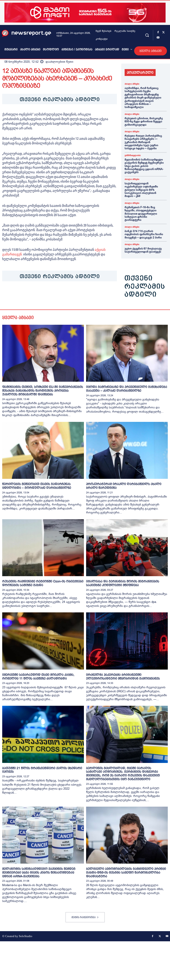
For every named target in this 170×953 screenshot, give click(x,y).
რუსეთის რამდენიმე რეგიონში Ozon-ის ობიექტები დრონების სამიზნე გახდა (42, 583)
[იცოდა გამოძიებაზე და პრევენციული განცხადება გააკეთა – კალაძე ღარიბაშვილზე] (127, 353)
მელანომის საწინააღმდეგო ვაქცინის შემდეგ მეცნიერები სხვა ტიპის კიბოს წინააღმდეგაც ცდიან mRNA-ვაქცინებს (144, 166)
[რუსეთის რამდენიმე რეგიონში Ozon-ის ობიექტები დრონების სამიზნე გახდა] (43, 547)
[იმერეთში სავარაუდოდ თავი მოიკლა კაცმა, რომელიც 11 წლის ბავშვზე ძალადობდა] (43, 640)
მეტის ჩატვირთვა (83, 917)
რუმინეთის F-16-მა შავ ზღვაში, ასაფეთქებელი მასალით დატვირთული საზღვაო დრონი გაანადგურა (141, 214)
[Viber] (57, 295)
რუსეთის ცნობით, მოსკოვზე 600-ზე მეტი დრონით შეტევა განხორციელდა (144, 121)
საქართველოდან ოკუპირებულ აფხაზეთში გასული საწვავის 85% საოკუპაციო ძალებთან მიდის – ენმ (141, 190)
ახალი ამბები (132, 84)
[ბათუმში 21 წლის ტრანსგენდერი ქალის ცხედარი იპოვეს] (43, 734)
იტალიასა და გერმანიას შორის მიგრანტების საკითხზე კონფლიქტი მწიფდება (122, 583)
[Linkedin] (37, 295)
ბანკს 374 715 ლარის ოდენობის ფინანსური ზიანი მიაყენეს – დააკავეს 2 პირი (144, 234)
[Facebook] (158, 32)
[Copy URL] (67, 295)
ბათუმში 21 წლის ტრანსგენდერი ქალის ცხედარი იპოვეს (42, 770)
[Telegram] (47, 295)
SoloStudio (25, 936)
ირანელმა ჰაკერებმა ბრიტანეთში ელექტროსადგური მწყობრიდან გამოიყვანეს (123, 676)
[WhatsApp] (27, 295)
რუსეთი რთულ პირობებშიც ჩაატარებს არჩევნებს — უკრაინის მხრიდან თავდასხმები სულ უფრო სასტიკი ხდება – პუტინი (143, 142)
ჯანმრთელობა (133, 155)
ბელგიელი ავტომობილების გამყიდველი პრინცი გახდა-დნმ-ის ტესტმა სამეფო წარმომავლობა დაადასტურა (126, 872)
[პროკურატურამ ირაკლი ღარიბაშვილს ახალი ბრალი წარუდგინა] (127, 450)
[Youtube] (158, 37)
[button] (147, 35)
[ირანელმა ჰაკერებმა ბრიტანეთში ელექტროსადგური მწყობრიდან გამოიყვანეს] (127, 640)
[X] (163, 32)
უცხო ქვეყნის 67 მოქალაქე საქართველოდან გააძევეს (143, 250)
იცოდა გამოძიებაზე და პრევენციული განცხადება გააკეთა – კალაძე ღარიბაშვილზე (126, 388)
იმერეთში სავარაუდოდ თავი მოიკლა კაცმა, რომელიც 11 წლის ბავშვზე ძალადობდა (38, 676)
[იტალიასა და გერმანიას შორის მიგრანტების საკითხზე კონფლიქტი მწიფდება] (127, 547)
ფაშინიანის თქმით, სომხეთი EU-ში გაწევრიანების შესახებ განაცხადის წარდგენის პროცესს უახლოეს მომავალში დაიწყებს (42, 390)
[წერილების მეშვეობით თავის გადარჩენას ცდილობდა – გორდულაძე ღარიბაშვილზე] (43, 450)
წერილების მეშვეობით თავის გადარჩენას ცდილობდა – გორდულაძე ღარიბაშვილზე (36, 485)
